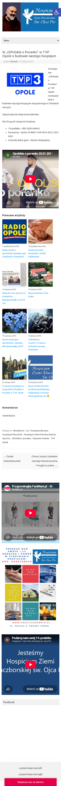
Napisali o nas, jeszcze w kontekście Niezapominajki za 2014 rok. (13, 298)
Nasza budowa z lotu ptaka (38, 295)
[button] (57, 12)
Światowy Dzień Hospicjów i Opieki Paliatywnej (37, 253)
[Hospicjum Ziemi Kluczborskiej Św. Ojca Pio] (30, 30)
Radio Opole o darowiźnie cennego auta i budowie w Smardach (14, 253)
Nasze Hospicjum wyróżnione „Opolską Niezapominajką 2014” (13, 342)
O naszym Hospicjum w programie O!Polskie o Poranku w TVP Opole (13, 389)
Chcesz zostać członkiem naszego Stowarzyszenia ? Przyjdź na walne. (44, 461)
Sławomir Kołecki (41, 438)
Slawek (13, 61)
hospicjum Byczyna (39, 430)
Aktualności (18, 430)
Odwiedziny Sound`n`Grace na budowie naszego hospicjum (37, 344)
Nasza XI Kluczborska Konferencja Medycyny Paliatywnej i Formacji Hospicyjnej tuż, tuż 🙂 (38, 391)
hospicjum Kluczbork (12, 434)
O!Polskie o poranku (21, 438)
